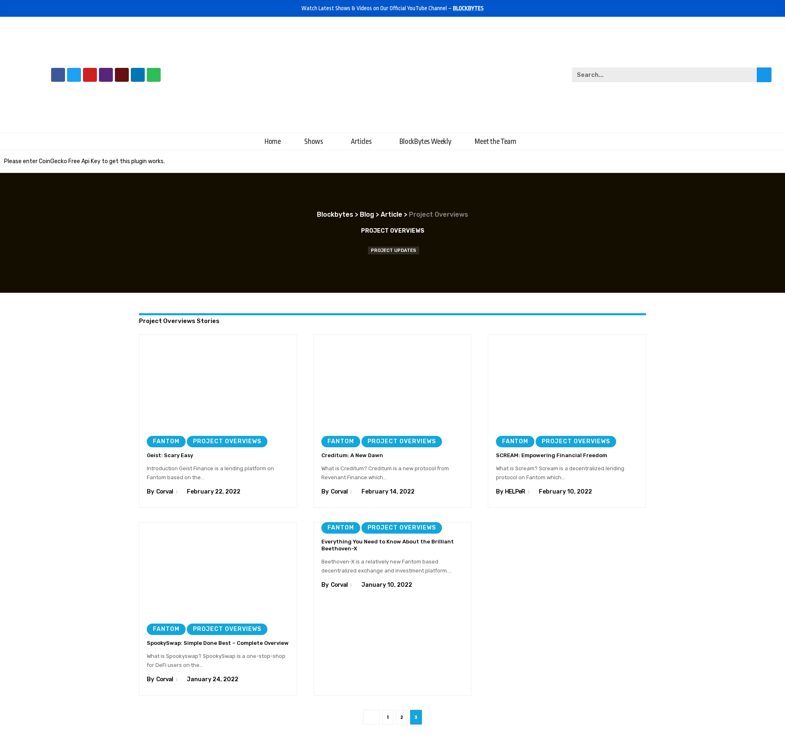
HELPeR (515, 491)
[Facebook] (58, 75)
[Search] (764, 74)
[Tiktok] (122, 75)
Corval (164, 491)
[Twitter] (74, 75)
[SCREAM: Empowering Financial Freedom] (567, 381)
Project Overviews (227, 441)
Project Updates (393, 250)
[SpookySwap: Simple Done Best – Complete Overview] (218, 569)
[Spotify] (154, 75)
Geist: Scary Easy (170, 455)
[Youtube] (90, 75)
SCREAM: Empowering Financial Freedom (551, 455)
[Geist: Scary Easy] (218, 381)
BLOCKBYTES (468, 8)
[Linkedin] (138, 75)
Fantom (166, 441)
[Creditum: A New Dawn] (393, 381)
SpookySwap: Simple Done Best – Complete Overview (218, 643)
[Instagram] (106, 75)
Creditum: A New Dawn (352, 455)
